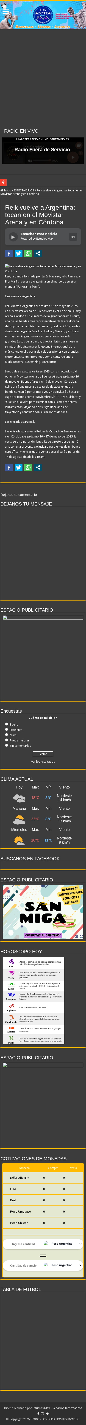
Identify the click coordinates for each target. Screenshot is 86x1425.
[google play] (47, 1413)
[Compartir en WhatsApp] (28, 253)
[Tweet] (18, 253)
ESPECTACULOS (24, 190)
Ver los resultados (43, 761)
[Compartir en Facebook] (9, 253)
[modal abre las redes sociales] (38, 253)
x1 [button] (73, 237)
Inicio (7, 190)
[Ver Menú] (5, 12)
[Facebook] (38, 1413)
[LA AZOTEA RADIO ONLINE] (43, 15)
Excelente (16, 730)
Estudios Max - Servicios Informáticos (57, 1408)
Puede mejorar (19, 740)
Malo (13, 735)
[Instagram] (42, 1413)
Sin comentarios (20, 745)
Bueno (14, 724)
